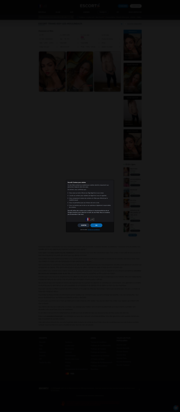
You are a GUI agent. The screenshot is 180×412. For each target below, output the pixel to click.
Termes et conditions (94, 229)
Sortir (83, 225)
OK (96, 225)
